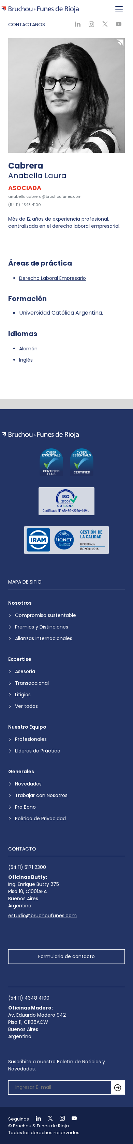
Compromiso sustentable (45, 615)
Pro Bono (25, 807)
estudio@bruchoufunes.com (42, 915)
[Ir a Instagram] (59, 1119)
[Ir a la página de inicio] (40, 435)
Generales (21, 771)
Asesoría (25, 671)
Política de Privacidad (40, 818)
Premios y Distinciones (41, 626)
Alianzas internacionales (43, 638)
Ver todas (26, 706)
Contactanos (26, 24)
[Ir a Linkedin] (35, 1119)
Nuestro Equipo (27, 727)
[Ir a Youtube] (71, 1119)
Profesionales (31, 739)
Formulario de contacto (66, 956)
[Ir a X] (47, 1119)
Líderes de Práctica (37, 750)
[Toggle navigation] (119, 9)
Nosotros (20, 603)
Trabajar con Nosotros (41, 795)
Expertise (19, 659)
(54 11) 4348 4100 (24, 204)
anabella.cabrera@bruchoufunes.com (45, 196)
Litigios (23, 694)
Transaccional (32, 683)
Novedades (28, 783)
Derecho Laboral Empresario (52, 278)
